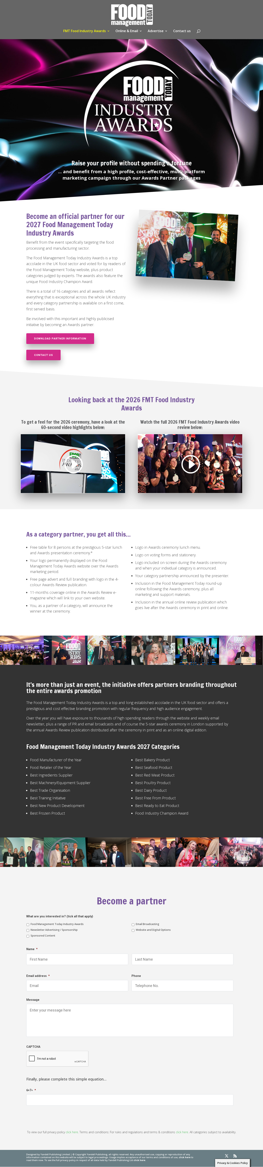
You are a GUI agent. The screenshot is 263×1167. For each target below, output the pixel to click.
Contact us (182, 31)
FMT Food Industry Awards (84, 31)
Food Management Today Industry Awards (57, 924)
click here (72, 1132)
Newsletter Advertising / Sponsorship (54, 930)
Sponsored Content (43, 935)
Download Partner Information (60, 338)
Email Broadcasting (147, 924)
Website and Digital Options (153, 930)
